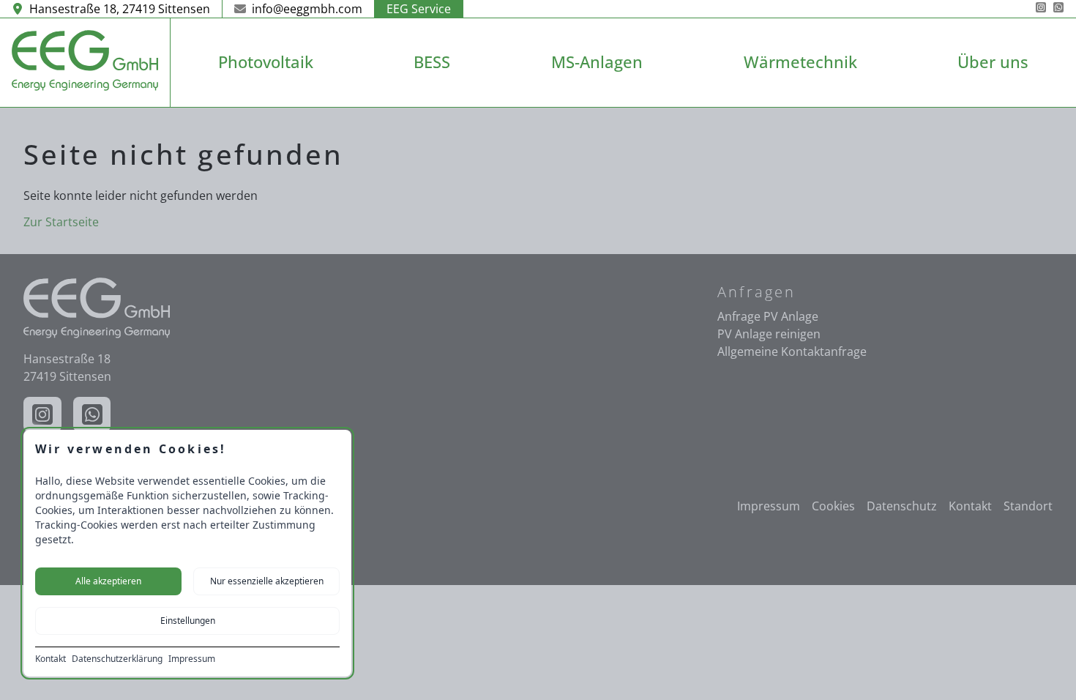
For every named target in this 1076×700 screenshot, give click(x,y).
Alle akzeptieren (108, 581)
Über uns (992, 61)
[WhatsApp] (1058, 9)
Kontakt (50, 659)
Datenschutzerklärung (117, 659)
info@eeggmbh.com (307, 9)
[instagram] (1041, 9)
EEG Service (418, 9)
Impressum (191, 659)
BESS (432, 61)
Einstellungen (187, 620)
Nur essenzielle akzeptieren (267, 581)
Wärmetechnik (800, 61)
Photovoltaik (265, 61)
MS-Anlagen (597, 61)
